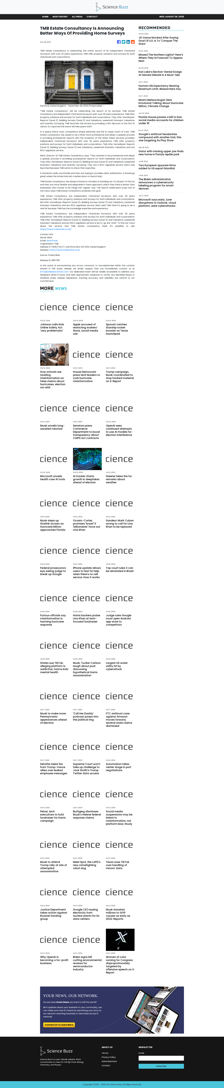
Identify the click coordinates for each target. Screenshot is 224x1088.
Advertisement (109, 1061)
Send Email (51, 240)
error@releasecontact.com (54, 271)
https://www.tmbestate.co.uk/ (55, 229)
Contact (106, 1065)
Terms (105, 1053)
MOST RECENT (60, 16)
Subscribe (161, 1066)
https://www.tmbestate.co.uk (64, 249)
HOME (45, 16)
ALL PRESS (77, 16)
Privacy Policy (109, 1057)
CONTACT (92, 16)
